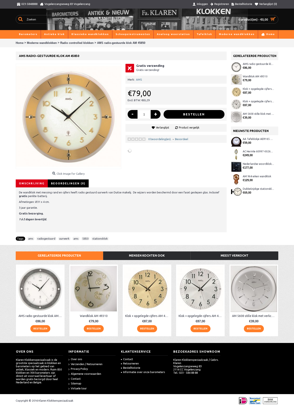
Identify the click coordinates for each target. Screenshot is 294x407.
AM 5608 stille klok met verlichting (258, 113)
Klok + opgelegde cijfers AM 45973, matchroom (258, 101)
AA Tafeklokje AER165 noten (258, 139)
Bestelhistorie (131, 367)
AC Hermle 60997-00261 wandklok (258, 151)
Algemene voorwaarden (86, 373)
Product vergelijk (189, 127)
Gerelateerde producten (59, 255)
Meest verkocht (234, 255)
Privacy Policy (79, 368)
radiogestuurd (46, 238)
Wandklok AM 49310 (255, 76)
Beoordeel (181, 139)
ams (30, 238)
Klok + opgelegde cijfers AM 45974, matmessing (258, 88)
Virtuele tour (79, 388)
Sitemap (76, 383)
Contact (76, 378)
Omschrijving (32, 183)
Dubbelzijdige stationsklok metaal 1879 (258, 188)
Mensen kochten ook (147, 255)
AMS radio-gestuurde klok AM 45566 (258, 64)
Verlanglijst (162, 127)
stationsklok (100, 238)
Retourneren (131, 363)
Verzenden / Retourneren (86, 364)
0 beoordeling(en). (159, 139)
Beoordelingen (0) (68, 183)
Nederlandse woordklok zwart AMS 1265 (258, 163)
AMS (139, 79)
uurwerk (64, 238)
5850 (85, 238)
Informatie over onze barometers (144, 371)
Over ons (76, 359)
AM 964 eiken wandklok (257, 176)
